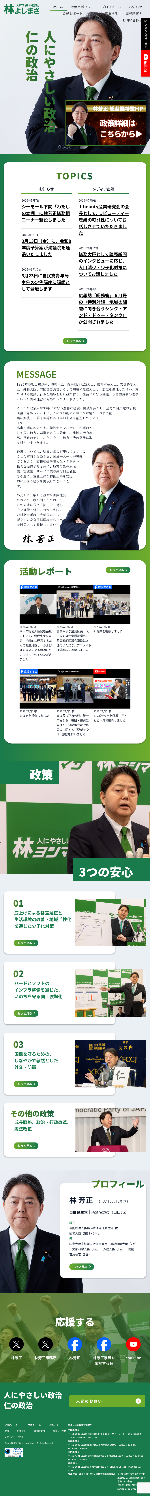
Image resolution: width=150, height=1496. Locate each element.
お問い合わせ (59, 1430)
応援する (21, 1430)
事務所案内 (39, 1430)
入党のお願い (89, 1401)
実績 (7, 1430)
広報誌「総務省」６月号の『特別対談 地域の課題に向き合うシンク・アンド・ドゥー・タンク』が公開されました (103, 308)
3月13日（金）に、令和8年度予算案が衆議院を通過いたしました (46, 247)
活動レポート (55, 1424)
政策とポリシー (12, 1424)
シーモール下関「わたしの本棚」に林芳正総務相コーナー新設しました (46, 213)
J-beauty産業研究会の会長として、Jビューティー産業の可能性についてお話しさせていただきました (104, 219)
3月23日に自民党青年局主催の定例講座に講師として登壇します (46, 282)
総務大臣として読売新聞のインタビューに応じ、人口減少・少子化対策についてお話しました (103, 264)
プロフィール (34, 1424)
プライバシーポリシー (16, 1436)
